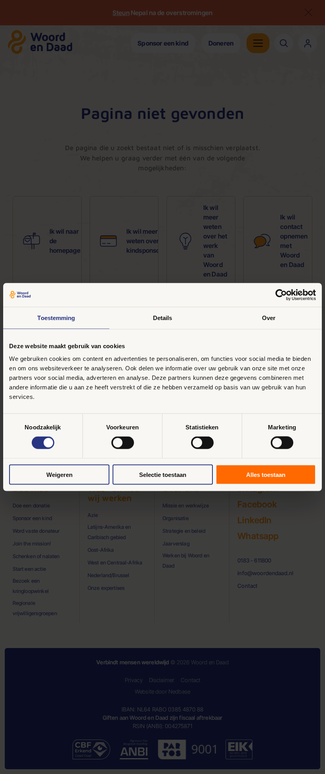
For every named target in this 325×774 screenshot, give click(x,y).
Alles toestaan (265, 474)
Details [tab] (162, 318)
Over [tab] (268, 318)
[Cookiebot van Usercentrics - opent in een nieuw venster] (281, 295)
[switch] (122, 443)
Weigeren (59, 474)
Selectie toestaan (162, 474)
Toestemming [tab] (56, 318)
